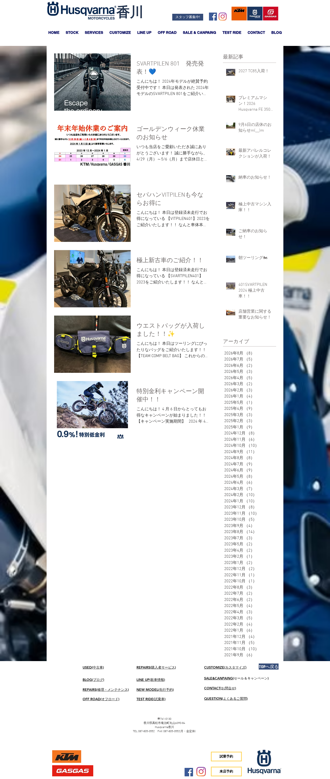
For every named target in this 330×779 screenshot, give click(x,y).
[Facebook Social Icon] (213, 17)
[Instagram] (223, 17)
